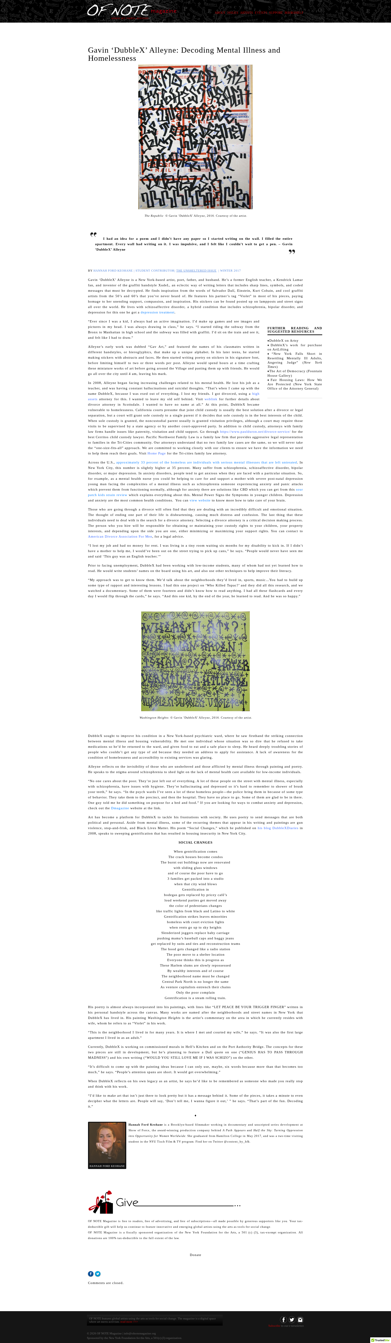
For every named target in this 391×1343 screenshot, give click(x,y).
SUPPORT (276, 12)
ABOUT (220, 12)
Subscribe (274, 1325)
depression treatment (157, 312)
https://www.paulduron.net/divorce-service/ (255, 431)
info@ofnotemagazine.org (140, 1333)
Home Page (157, 453)
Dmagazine (120, 808)
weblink (211, 399)
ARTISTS (246, 12)
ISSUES (232, 12)
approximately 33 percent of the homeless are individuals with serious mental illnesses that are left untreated (206, 462)
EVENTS (261, 12)
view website (200, 500)
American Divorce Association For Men (120, 536)
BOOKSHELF (294, 12)
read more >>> (129, 1321)
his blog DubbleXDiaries (278, 828)
